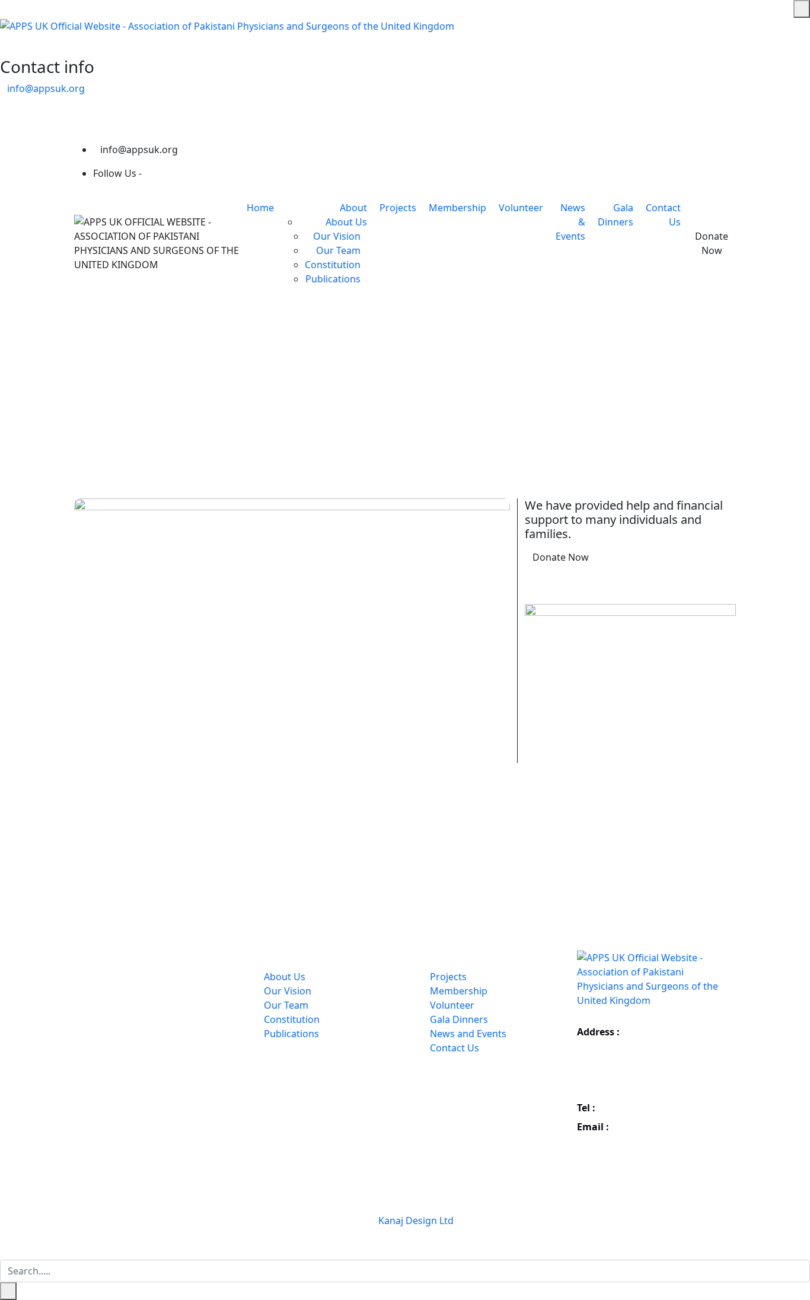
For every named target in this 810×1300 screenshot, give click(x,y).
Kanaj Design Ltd (416, 1220)
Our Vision (337, 236)
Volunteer (521, 207)
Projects (398, 207)
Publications (333, 278)
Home (260, 207)
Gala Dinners (459, 1019)
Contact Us (454, 1047)
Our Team (338, 250)
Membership (457, 207)
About (353, 207)
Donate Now (711, 243)
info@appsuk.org (46, 88)
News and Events (468, 1033)
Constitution (333, 264)
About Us (346, 221)
